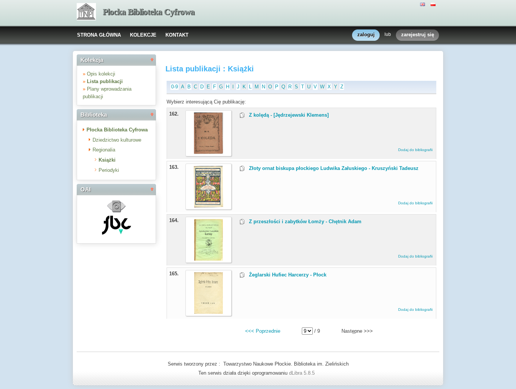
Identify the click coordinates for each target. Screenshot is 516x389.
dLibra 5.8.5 (302, 373)
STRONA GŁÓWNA (99, 35)
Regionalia (104, 150)
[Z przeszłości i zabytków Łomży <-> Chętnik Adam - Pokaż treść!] (208, 259)
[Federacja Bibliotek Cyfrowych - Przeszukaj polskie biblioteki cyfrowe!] (116, 233)
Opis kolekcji (101, 74)
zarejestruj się (417, 34)
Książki (107, 160)
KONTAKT (176, 35)
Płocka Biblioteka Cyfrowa (149, 12)
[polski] (434, 4)
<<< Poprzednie (262, 331)
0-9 (174, 87)
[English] (423, 4)
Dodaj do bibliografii (415, 150)
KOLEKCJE (143, 35)
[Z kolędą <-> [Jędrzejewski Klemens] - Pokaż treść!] (208, 152)
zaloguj (366, 34)
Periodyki (109, 170)
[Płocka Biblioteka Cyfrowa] (86, 12)
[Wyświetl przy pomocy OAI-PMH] (116, 212)
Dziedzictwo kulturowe (117, 140)
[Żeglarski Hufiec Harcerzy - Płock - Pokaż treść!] (208, 312)
